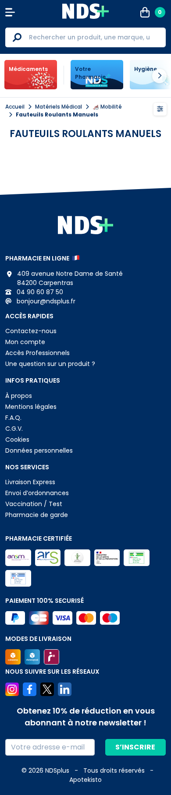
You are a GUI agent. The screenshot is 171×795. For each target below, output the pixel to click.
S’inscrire (135, 747)
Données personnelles (39, 450)
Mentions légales (31, 406)
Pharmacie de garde (36, 514)
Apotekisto (85, 779)
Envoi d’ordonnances (37, 493)
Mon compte (25, 342)
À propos (18, 395)
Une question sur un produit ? (50, 363)
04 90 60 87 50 (39, 292)
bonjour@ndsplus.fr (45, 301)
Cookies (17, 439)
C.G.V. (14, 428)
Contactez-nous (31, 331)
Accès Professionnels (37, 352)
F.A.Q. (13, 417)
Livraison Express (30, 482)
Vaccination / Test (33, 504)
